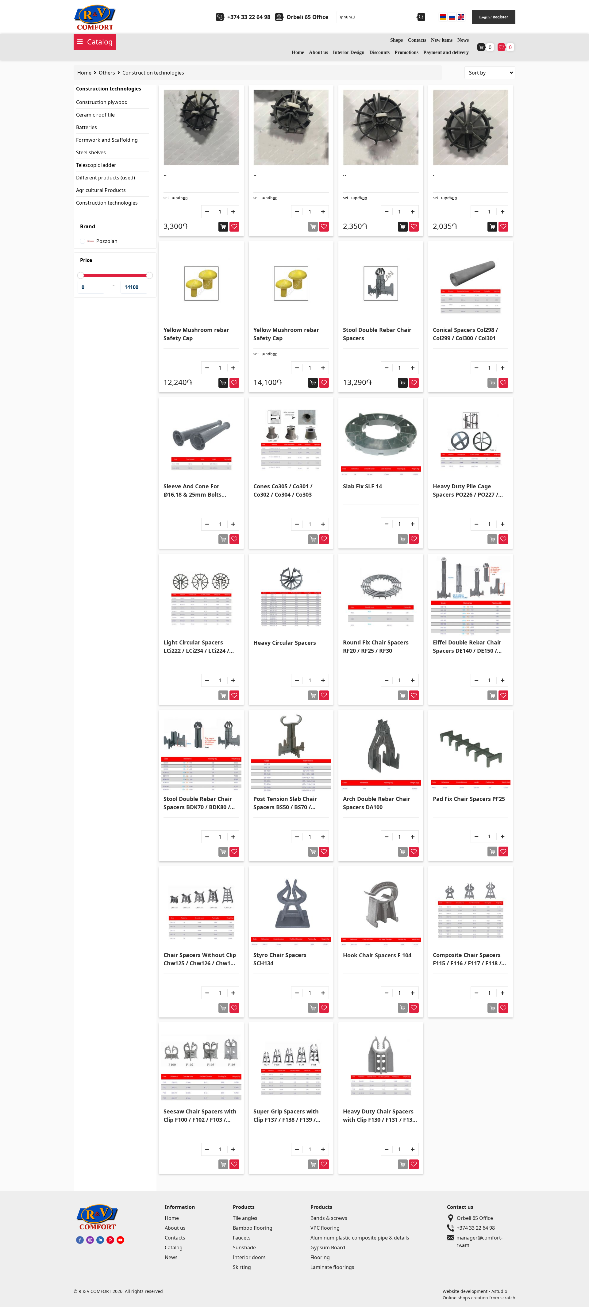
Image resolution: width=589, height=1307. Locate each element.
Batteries (86, 127)
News (463, 40)
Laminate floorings (332, 1267)
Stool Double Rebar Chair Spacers (377, 334)
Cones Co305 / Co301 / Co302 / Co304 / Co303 (282, 490)
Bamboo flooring (252, 1227)
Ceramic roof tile (95, 114)
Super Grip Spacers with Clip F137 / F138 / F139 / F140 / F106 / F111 (286, 1116)
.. (165, 174)
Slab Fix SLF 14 (362, 486)
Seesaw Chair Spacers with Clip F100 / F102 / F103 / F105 (200, 1116)
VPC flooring (325, 1227)
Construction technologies (153, 72)
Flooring (320, 1257)
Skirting (242, 1267)
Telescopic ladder (96, 165)
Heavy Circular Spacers (284, 642)
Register (500, 17)
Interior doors (249, 1257)
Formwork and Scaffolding (107, 139)
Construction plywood (102, 102)
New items (441, 40)
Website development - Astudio (475, 1291)
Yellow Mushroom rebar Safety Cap (196, 334)
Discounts (379, 52)
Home (298, 52)
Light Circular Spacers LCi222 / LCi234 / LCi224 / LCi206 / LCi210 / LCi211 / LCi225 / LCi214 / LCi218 (196, 647)
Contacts (417, 40)
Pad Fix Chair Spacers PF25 (469, 798)
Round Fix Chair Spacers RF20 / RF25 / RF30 (376, 646)
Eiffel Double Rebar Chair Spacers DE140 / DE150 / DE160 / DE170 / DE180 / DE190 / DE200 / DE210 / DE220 (467, 647)
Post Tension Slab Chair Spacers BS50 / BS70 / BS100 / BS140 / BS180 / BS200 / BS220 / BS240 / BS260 (285, 803)
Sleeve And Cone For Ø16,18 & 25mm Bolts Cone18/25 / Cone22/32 (194, 490)
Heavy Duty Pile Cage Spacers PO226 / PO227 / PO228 (465, 490)
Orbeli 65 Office (475, 1218)
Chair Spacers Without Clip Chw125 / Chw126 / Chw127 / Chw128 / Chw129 (200, 959)
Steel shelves (91, 152)
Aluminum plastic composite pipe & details (359, 1237)
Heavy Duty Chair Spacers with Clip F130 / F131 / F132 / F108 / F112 (379, 1116)
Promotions (406, 52)
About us (318, 52)
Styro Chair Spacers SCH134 (279, 959)
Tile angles (245, 1218)
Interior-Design (348, 52)
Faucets (242, 1237)
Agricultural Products (101, 190)
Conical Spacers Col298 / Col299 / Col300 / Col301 (465, 334)
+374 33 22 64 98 (248, 17)
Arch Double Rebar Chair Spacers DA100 (376, 803)
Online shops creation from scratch (479, 1298)
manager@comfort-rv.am (479, 1237)
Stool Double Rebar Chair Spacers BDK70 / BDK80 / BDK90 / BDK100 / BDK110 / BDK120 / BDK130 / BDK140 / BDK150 (200, 803)
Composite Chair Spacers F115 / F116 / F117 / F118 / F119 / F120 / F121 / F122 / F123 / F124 (467, 959)
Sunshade (244, 1247)
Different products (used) (105, 177)
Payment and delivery (446, 52)
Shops (396, 40)
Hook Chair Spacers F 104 (377, 955)
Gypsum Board (327, 1247)
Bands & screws (328, 1218)
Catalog (174, 1247)
